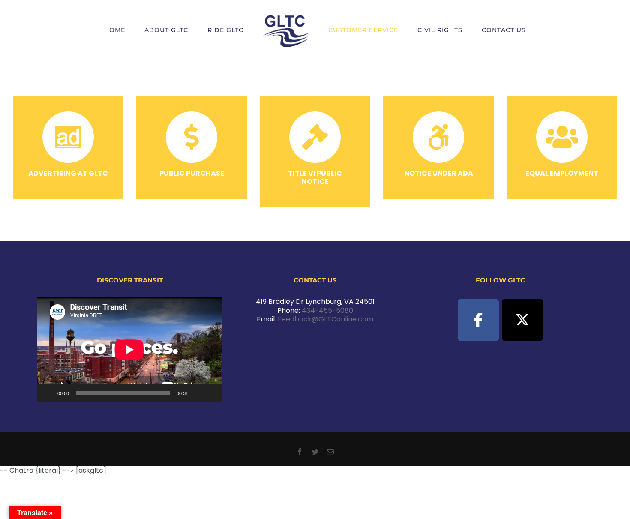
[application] (129, 349)
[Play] (48, 393)
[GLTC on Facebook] (478, 320)
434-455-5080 (327, 310)
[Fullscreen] (211, 393)
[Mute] (197, 393)
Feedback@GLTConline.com (325, 319)
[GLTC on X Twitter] (522, 320)
